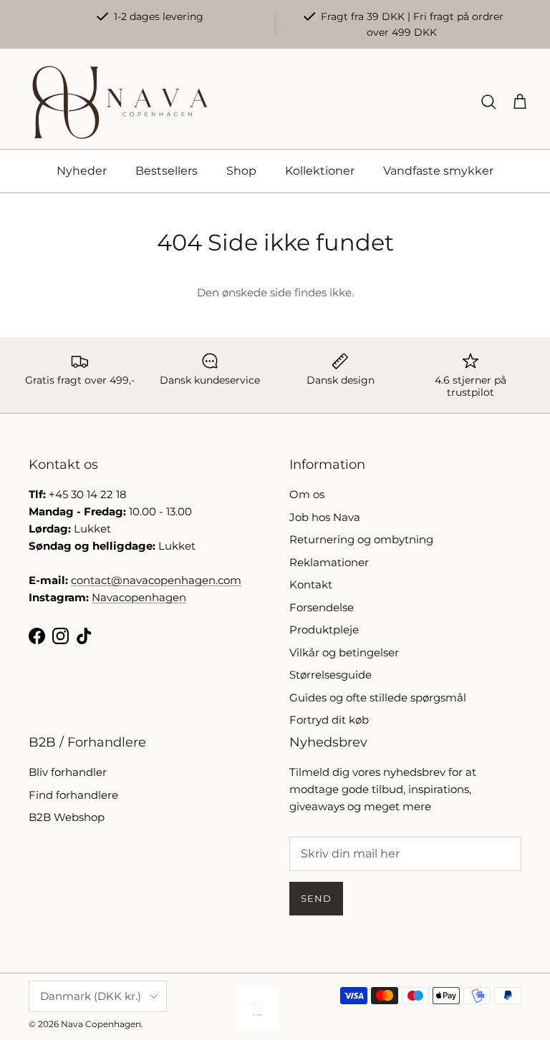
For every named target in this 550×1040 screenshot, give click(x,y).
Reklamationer (329, 562)
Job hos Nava (324, 517)
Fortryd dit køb (329, 719)
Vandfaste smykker (438, 171)
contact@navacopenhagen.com (156, 580)
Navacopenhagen (139, 597)
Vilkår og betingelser (344, 652)
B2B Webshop (67, 817)
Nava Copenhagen (101, 1024)
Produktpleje (324, 629)
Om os (306, 494)
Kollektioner (319, 171)
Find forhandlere (73, 795)
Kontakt (310, 584)
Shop (241, 171)
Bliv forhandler (68, 772)
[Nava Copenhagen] (119, 102)
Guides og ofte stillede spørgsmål (377, 697)
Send (316, 898)
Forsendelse (321, 607)
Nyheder (82, 171)
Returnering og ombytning (361, 539)
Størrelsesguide (330, 674)
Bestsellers (166, 171)
